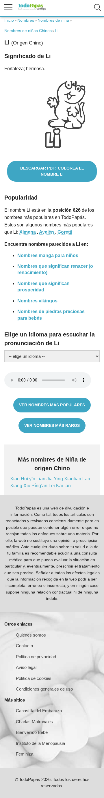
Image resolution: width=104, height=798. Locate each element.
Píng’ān (40, 485)
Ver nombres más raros (52, 425)
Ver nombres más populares (52, 405)
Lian (41, 478)
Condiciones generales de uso (44, 689)
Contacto (24, 645)
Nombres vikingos (37, 300)
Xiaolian (73, 478)
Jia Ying (55, 478)
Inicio (9, 20)
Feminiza (24, 754)
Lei (52, 485)
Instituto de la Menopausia (40, 743)
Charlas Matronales (34, 721)
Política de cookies (33, 678)
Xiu (27, 485)
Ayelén (47, 232)
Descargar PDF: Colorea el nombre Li (52, 171)
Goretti (64, 232)
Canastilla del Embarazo (39, 710)
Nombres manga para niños (47, 255)
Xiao (15, 478)
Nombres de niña (53, 20)
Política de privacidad (36, 656)
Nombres (25, 20)
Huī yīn (28, 478)
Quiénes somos (31, 635)
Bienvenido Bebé (32, 732)
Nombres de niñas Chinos (28, 30)
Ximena (28, 232)
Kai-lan (63, 485)
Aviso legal (26, 667)
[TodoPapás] (32, 9)
